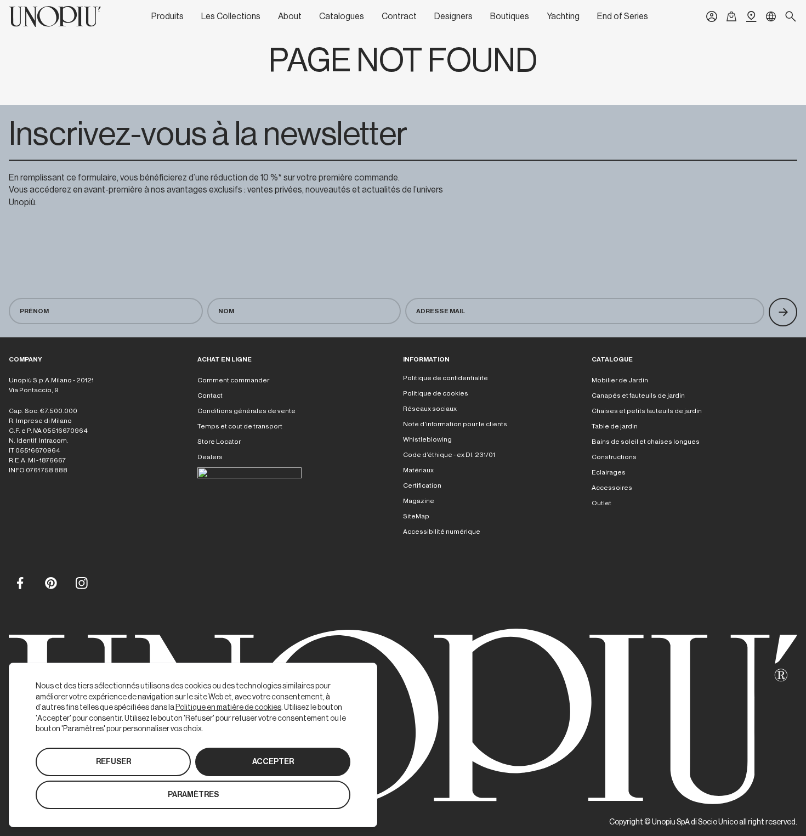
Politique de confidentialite (445, 378)
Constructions (614, 457)
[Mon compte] (711, 16)
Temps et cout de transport (239, 426)
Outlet (601, 503)
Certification (422, 485)
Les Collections (230, 16)
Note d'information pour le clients (455, 424)
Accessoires (612, 488)
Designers (453, 16)
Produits (167, 16)
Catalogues (341, 16)
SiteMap (416, 516)
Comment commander (233, 380)
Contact (210, 395)
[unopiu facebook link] (20, 583)
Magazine (418, 501)
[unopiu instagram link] (81, 583)
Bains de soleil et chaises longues (646, 441)
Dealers (210, 457)
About (290, 16)
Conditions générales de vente (246, 411)
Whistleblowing (427, 439)
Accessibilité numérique (441, 531)
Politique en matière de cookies (228, 707)
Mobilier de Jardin (620, 380)
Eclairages (609, 472)
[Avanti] (783, 312)
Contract (399, 16)
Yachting (563, 16)
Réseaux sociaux (430, 409)
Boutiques (509, 16)
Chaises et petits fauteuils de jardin (647, 411)
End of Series (622, 16)
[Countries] (770, 16)
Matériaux (418, 470)
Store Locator (219, 441)
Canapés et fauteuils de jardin (638, 395)
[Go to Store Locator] (751, 16)
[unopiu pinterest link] (50, 583)
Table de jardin (615, 426)
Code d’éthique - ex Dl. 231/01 (449, 455)
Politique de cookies (435, 393)
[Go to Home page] (55, 16)
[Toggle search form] (790, 16)
